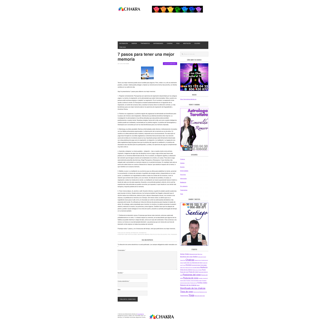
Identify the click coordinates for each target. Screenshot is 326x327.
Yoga (168, 234)
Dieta (191, 262)
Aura (201, 254)
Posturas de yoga (190, 277)
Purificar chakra (202, 283)
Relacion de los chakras (188, 285)
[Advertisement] (163, 29)
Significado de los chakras (192, 288)
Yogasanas (174, 234)
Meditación (141, 234)
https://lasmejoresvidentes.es (188, 99)
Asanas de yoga (193, 254)
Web (119, 290)
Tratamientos (142, 232)
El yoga (183, 265)
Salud (198, 285)
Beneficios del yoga (186, 257)
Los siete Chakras (196, 267)
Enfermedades (184, 171)
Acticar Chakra (184, 254)
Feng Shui (183, 174)
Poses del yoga (184, 272)
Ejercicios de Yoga (197, 262)
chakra (195, 256)
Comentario (122, 250)
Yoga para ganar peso (199, 295)
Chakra (129, 9)
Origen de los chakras (186, 270)
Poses (204, 270)
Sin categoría (183, 186)
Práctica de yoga (155, 234)
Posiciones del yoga (192, 274)
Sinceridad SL (140, 314)
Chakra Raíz (182, 260)
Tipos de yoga (186, 291)
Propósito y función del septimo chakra (194, 280)
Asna (199, 254)
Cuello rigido (186, 262)
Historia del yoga (188, 267)
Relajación (163, 234)
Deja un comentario (170, 63)
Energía (128, 232)
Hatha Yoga (182, 267)
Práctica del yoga (193, 282)
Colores (182, 163)
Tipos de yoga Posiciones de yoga (200, 292)
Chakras (182, 159)
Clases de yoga (198, 260)
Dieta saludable (132, 234)
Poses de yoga (193, 272)
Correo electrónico (124, 281)
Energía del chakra (195, 265)
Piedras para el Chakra (197, 269)
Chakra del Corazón (202, 256)
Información (134, 232)
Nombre (120, 273)
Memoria (147, 234)
